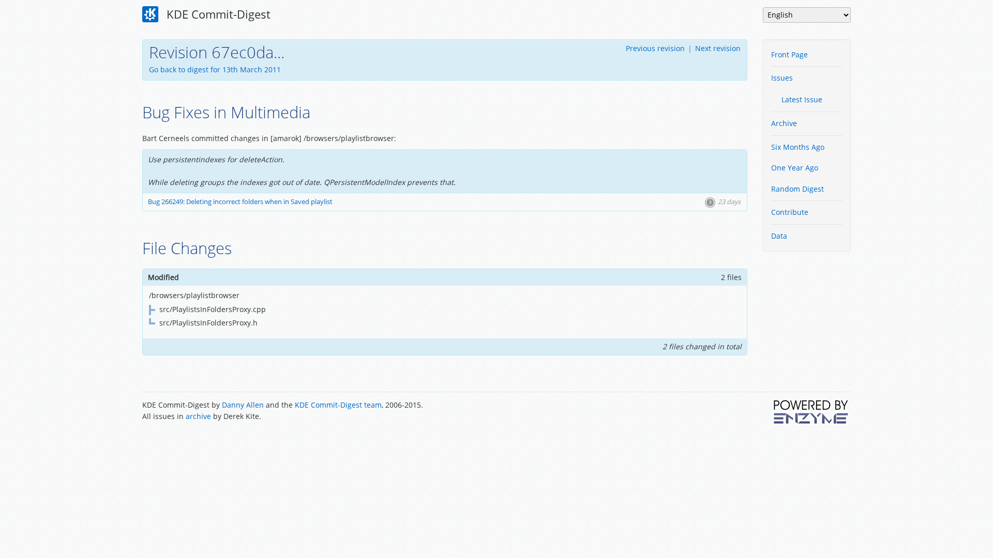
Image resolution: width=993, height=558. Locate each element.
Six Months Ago (797, 147)
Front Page (789, 54)
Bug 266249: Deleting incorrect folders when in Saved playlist (240, 201)
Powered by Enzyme (811, 411)
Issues (782, 78)
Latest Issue (801, 99)
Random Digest (797, 189)
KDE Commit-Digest (216, 14)
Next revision (718, 48)
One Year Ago (794, 168)
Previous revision (655, 48)
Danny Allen (243, 405)
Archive (784, 123)
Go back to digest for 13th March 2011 (215, 69)
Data (779, 236)
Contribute (789, 212)
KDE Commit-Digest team (338, 405)
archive (198, 416)
